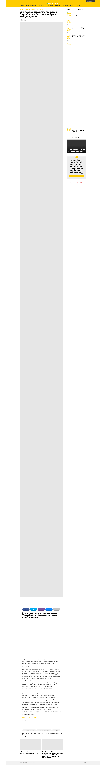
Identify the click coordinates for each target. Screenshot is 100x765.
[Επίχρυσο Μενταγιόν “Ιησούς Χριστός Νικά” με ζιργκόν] (69, 35)
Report (56, 730)
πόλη (49, 733)
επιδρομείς (27, 733)
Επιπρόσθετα (58, 5)
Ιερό (32, 733)
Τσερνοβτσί (23, 734)
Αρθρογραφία (33, 5)
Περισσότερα (50, 5)
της (61, 733)
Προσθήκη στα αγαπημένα (44, 730)
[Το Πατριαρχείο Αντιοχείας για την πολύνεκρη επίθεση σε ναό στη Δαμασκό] (30, 744)
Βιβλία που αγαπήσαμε (68, 5)
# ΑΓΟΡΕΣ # (77, 5)
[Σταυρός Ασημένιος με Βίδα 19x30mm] (69, 131)
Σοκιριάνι (54, 733)
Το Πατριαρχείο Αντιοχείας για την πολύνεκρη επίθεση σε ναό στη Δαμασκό (30, 753)
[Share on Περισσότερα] (56, 609)
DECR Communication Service (29, 717)
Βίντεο (44, 5)
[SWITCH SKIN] (96, 5)
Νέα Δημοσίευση (90, 1)
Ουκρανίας (39, 733)
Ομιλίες (40, 5)
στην (58, 733)
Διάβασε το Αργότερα (30, 730)
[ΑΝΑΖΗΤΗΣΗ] (98, 1)
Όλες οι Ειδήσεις (25, 5)
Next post (21, 760)
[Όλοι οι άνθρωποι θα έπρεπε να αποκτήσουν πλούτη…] (76, 146)
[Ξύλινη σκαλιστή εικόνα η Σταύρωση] (69, 83)
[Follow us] (98, 5)
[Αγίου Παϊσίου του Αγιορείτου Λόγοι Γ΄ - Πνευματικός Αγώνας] (69, 27)
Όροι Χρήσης (79, 182)
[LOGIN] (96, 1)
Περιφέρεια (44, 733)
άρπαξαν (22, 733)
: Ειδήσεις (39, 736)
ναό (35, 733)
